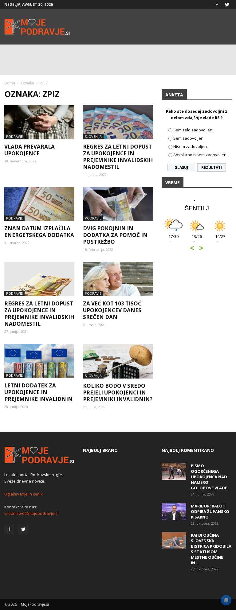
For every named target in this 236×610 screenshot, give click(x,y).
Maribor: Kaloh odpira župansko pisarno (210, 511)
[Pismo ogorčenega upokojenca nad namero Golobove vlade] (174, 471)
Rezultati (211, 167)
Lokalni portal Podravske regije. (33, 474)
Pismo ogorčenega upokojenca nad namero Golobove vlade (209, 477)
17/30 (173, 240)
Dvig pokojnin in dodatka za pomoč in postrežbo (115, 235)
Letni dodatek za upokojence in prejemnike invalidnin (38, 392)
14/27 (220, 240)
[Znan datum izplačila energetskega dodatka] (39, 204)
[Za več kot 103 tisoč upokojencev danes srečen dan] (118, 279)
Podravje (14, 136)
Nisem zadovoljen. (190, 146)
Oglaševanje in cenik (23, 494)
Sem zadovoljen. (188, 138)
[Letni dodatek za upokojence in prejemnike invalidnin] (39, 361)
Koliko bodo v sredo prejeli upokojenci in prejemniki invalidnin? (117, 392)
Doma (9, 83)
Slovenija (93, 136)
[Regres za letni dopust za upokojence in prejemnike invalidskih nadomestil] (118, 122)
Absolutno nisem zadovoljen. (200, 154)
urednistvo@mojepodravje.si (31, 513)
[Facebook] (217, 4)
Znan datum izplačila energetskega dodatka (39, 232)
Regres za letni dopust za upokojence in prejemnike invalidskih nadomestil (118, 156)
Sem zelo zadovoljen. (193, 130)
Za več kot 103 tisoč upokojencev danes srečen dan (112, 310)
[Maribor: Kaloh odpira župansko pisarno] (174, 511)
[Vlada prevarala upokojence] (39, 122)
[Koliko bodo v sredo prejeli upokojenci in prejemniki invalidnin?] (118, 361)
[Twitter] (227, 4)
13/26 (197, 240)
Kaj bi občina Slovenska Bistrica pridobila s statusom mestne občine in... (211, 548)
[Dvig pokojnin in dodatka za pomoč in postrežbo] (118, 204)
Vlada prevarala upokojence (29, 150)
